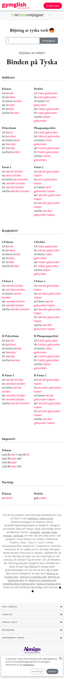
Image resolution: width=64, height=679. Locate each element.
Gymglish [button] (7, 614)
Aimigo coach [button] (9, 622)
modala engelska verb (48, 583)
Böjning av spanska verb (33, 576)
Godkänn (52, 671)
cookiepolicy (28, 664)
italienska (18, 535)
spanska (45, 532)
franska (7, 535)
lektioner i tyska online (40, 518)
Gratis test (52, 6)
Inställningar (37, 671)
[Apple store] (33, 590)
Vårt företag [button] (9, 606)
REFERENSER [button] (8, 630)
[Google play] (60, 587)
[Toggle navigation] (50, 15)
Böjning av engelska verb (42, 580)
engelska (35, 532)
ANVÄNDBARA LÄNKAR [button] (13, 637)
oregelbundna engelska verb (19, 583)
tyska (54, 532)
